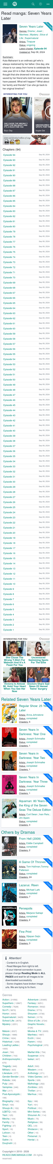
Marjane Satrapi (34, 913)
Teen (6, 1136)
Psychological (38, 1045)
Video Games (38, 1076)
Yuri (33, 1104)
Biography (10, 1101)
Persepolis (25, 908)
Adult (33, 1066)
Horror (9, 1013)
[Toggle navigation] (48, 4)
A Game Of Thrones (32, 862)
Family (8, 1122)
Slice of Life (37, 1020)
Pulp (7, 1083)
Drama (31, 31)
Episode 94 (40, 48)
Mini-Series (37, 1111)
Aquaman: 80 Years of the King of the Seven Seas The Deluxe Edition (35, 805)
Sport (7, 1129)
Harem (35, 1041)
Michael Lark (33, 889)
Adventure (37, 999)
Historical (11, 1041)
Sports (34, 1080)
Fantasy (35, 1003)
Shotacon (35, 1129)
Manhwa (23, 34)
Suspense (36, 1055)
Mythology (36, 1083)
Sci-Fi (9, 1010)
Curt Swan (31, 814)
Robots (9, 1080)
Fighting (9, 1125)
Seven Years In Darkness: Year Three (33, 779)
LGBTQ (9, 1111)
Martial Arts (37, 1052)
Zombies (35, 1087)
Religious (35, 1122)
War (7, 1090)
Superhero (12, 1003)
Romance (36, 1006)
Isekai (34, 1059)
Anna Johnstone (34, 714)
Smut (8, 1104)
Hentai (33, 1139)
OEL (32, 1125)
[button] (5, 4)
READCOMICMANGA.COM (17, 1155)
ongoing (31, 45)
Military (9, 1069)
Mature (9, 1031)
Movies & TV (38, 1031)
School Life (11, 1020)
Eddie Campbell (34, 843)
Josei (39, 31)
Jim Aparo (24, 817)
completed (31, 718)
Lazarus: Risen (29, 885)
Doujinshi (9, 1143)
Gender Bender (13, 1076)
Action (10, 999)
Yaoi (7, 1115)
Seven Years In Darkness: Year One (32, 731)
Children (10, 1055)
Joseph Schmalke (35, 738)
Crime (9, 1038)
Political (35, 1108)
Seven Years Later (31, 26)
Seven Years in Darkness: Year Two (32, 755)
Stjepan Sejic (33, 936)
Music (33, 1118)
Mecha (9, 1118)
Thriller (34, 1090)
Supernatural (31, 38)
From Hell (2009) (30, 838)
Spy (33, 1101)
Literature (10, 1073)
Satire (7, 1139)
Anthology (36, 1073)
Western (35, 1069)
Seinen (35, 1017)
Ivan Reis (44, 814)
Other (33, 1132)
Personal (34, 1136)
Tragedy (9, 1066)
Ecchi (34, 1038)
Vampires (10, 1087)
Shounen (36, 1013)
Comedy (10, 1006)
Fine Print (25, 931)
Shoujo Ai (10, 1108)
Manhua (35, 1094)
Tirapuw (31, 41)
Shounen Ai (37, 1115)
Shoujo (9, 1034)
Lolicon (8, 1132)
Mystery (34, 34)
